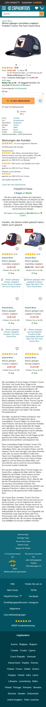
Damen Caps (23, 545)
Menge (5, 91)
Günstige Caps (23, 538)
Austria (14, 644)
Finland (10, 669)
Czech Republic (17, 656)
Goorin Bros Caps (23, 541)
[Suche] (41, 13)
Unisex (16, 125)
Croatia (23, 650)
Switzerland (32, 693)
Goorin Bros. (7, 21)
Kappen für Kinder (23, 548)
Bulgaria (33, 644)
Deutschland (14, 663)
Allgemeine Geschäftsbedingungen (15, 611)
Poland (8, 687)
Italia (28, 675)
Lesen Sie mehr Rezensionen (14, 185)
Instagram (33, 602)
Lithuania (12, 681)
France (19, 669)
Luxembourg (25, 681)
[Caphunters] (13, 8)
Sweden (21, 693)
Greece (35, 669)
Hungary (12, 675)
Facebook (33, 596)
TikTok (34, 590)
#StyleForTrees (12, 596)
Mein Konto (12, 590)
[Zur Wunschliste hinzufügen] (40, 101)
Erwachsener (18, 120)
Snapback (17, 123)
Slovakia (37, 687)
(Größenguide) (21, 88)
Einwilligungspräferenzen (16, 602)
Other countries (31, 700)
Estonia (34, 663)
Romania (27, 687)
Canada (14, 650)
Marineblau (17, 132)
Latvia (35, 675)
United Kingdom (14, 700)
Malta (35, 681)
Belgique (23, 644)
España (25, 663)
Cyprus (31, 650)
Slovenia (12, 693)
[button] (16, 65)
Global (27, 669)
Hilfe (12, 584)
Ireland (21, 675)
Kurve (15, 130)
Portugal (17, 687)
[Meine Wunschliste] (36, 8)
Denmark (31, 656)
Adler (15, 127)
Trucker (16, 118)
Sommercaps (23, 534)
